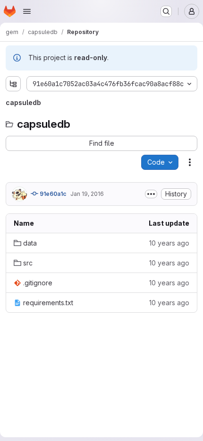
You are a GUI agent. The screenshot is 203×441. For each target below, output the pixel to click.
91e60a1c (52, 193)
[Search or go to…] (166, 11)
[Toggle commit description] (151, 194)
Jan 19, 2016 (87, 193)
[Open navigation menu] (26, 11)
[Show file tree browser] (13, 83)
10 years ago (169, 243)
